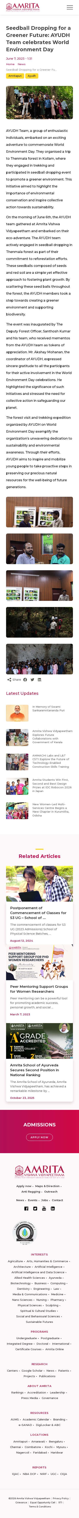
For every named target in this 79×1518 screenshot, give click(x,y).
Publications (47, 1376)
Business (40, 1283)
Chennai (15, 1447)
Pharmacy (57, 1299)
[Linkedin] (53, 1208)
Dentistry (23, 1288)
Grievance (21, 1502)
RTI (60, 1502)
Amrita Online (54, 1349)
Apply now (23, 1186)
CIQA (63, 1474)
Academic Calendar (36, 1419)
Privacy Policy (61, 1498)
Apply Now (39, 1137)
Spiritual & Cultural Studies (38, 1310)
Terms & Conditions (40, 1506)
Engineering (41, 1288)
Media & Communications (30, 1294)
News (22, 64)
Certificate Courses (28, 1349)
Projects (29, 1376)
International (60, 1343)
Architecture (22, 1266)
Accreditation (36, 1392)
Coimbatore (33, 1447)
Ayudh (32, 75)
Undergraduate (26, 1338)
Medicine (57, 1294)
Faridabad (40, 1452)
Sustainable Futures (39, 1321)
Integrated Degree (20, 1343)
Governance (50, 1398)
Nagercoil (22, 1452)
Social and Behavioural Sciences (38, 1316)
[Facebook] (26, 1208)
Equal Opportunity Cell (42, 1502)
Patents (63, 1370)
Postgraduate (50, 1338)
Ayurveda (55, 1277)
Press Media (29, 1398)
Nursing (41, 1299)
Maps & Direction (47, 1186)
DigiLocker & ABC (48, 1425)
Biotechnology (21, 1283)
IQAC (15, 1474)
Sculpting (52, 1305)
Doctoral (42, 1343)
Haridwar (57, 1452)
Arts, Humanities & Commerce (47, 1261)
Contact (57, 1200)
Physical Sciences (30, 1305)
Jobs (44, 1200)
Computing (57, 1283)
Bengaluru (56, 1441)
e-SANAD (25, 1425)
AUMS (15, 1419)
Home (10, 64)
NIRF (43, 1474)
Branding (59, 1419)
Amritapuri (15, 75)
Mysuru (61, 1447)
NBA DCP (29, 1474)
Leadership (57, 1392)
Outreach (51, 1191)
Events (32, 1200)
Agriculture (15, 1261)
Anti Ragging (30, 1191)
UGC (53, 1474)
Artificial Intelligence (48, 1266)
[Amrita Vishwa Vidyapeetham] (23, 7)
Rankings (17, 1392)
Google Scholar (32, 1370)
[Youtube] (44, 1208)
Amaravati (38, 1441)
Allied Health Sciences (29, 1277)
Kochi (48, 1447)
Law (56, 1288)
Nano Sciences (22, 1299)
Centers (12, 1370)
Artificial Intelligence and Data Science (38, 1272)
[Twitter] (35, 1208)
